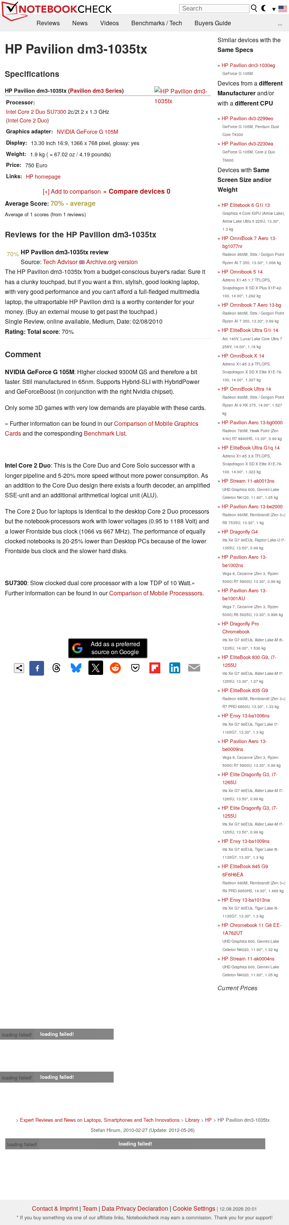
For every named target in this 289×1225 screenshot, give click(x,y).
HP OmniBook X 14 (243, 355)
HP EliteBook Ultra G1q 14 (251, 447)
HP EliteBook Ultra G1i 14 (250, 329)
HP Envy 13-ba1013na (246, 899)
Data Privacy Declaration (135, 1208)
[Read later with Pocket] (135, 668)
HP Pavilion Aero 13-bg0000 (252, 422)
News (80, 22)
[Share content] (19, 668)
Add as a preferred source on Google (115, 647)
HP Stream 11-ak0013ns (248, 480)
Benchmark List (104, 433)
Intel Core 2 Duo (27, 120)
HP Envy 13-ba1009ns (245, 840)
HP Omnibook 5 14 (242, 271)
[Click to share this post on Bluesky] (76, 668)
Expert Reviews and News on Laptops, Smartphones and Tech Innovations (99, 1119)
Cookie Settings (194, 1208)
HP (208, 1119)
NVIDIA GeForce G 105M (87, 131)
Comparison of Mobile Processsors (155, 593)
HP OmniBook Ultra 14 (246, 388)
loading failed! (17, 1034)
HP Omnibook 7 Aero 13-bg (251, 304)
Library (192, 1119)
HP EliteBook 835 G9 (245, 690)
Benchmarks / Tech (156, 22)
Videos (109, 22)
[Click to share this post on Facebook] (36, 668)
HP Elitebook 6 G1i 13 (246, 204)
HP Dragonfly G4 (240, 531)
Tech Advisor (60, 261)
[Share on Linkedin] (174, 668)
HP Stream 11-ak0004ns (248, 958)
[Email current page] (194, 668)
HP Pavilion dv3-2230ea (247, 143)
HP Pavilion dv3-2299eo (247, 118)
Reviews (48, 22)
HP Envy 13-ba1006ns (245, 715)
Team (89, 1208)
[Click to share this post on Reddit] (115, 668)
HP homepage (43, 176)
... (280, 22)
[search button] (254, 8)
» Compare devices (136, 191)
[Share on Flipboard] (155, 668)
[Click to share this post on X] (95, 668)
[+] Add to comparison (72, 191)
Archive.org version (112, 261)
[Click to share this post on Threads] (56, 668)
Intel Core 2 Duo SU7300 (36, 111)
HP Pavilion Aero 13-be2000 (252, 506)
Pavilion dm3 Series (96, 90)
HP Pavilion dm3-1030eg (248, 65)
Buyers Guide (213, 22)
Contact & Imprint (55, 1208)
